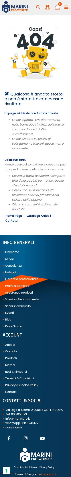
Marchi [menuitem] (9, 365)
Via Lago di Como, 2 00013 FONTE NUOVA (34, 410)
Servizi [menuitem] (9, 259)
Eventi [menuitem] (9, 313)
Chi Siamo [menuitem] (11, 252)
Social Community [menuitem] (17, 306)
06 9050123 (19, 414)
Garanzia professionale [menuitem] (21, 279)
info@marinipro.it (17, 419)
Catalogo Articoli (39, 216)
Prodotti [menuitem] (10, 358)
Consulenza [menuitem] (13, 266)
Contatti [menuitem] (10, 392)
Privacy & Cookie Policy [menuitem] (21, 385)
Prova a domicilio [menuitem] (16, 286)
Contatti (11, 220)
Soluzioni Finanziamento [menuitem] (21, 299)
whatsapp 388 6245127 (21, 423)
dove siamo (13, 427)
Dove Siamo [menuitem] (13, 326)
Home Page (14, 216)
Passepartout (48, 474)
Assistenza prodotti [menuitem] (18, 292)
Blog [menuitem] (7, 319)
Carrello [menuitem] (10, 351)
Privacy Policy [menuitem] (47, 467)
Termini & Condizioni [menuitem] (19, 378)
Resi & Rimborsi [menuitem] (15, 372)
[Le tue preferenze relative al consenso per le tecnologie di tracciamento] (6, 470)
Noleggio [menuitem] (10, 272)
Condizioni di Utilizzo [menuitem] (25, 467)
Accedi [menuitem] (9, 345)
